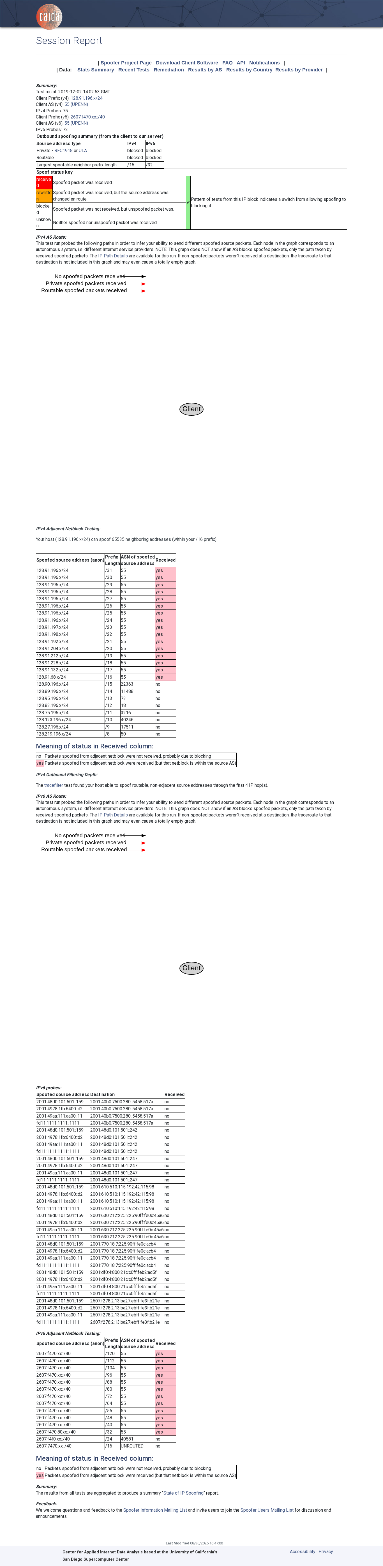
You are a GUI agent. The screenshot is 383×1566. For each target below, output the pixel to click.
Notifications (264, 63)
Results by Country (249, 70)
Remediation (169, 70)
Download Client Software (187, 63)
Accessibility (302, 1551)
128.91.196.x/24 (87, 98)
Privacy (326, 1551)
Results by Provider (299, 70)
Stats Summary (95, 70)
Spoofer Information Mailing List (155, 1510)
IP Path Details (113, 256)
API (241, 63)
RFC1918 (63, 150)
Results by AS (205, 70)
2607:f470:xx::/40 (88, 117)
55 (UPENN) (76, 104)
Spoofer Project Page (126, 63)
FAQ (227, 63)
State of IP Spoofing (183, 1493)
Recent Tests (133, 70)
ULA (83, 150)
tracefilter (53, 785)
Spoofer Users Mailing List (267, 1510)
